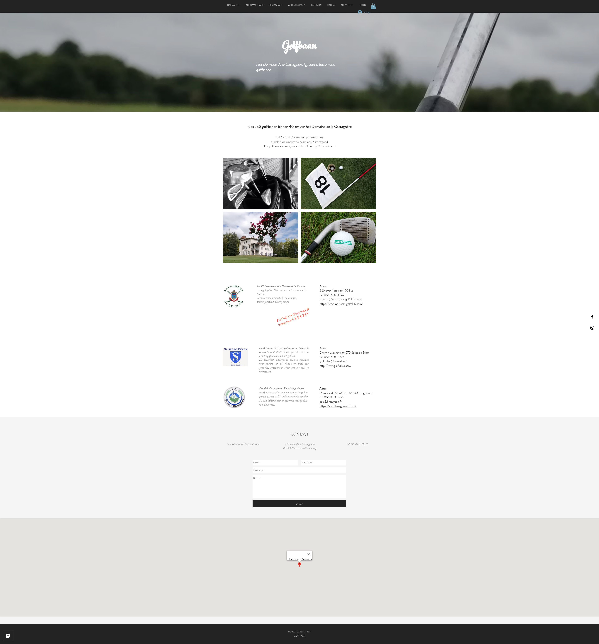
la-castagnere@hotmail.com (243, 444)
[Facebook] (592, 316)
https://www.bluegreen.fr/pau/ (337, 406)
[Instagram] (592, 327)
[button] (254, 5)
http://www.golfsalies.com (335, 365)
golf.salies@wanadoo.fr (333, 361)
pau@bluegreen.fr (330, 401)
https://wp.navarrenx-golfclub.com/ (341, 303)
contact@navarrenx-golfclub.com (340, 299)
